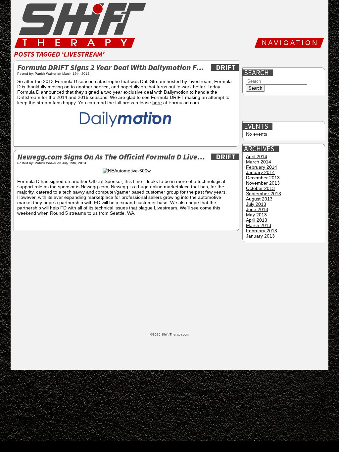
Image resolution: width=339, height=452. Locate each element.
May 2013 (256, 214)
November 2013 (263, 183)
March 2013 (258, 225)
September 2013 (263, 193)
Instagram (293, 57)
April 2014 (256, 156)
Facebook (250, 57)
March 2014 (258, 161)
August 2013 (259, 199)
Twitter (271, 57)
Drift (226, 67)
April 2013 (256, 220)
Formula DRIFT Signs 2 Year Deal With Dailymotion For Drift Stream (112, 68)
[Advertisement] (284, 108)
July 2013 (256, 204)
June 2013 (257, 209)
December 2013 (263, 177)
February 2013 (261, 230)
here (157, 102)
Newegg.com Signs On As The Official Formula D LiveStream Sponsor (112, 157)
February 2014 (261, 167)
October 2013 (260, 188)
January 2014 (260, 172)
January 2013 (260, 236)
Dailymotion (176, 92)
